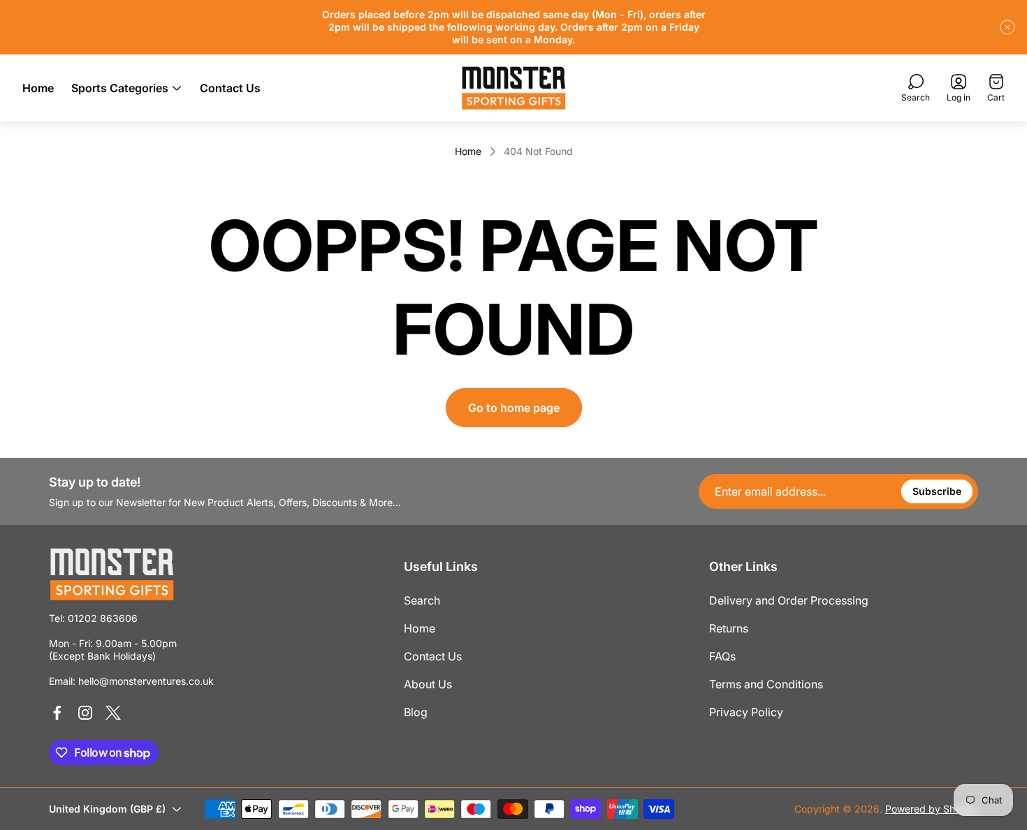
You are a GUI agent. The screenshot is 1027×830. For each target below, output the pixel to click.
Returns (728, 628)
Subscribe (936, 491)
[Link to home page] (112, 574)
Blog (416, 712)
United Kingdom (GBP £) (107, 809)
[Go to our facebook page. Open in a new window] (57, 712)
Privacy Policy (746, 712)
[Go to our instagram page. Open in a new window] (85, 712)
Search (422, 600)
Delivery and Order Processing (788, 600)
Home (468, 151)
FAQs (722, 656)
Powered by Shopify (931, 809)
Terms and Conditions (766, 684)
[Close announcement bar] (1007, 27)
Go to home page (514, 408)
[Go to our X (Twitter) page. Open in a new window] (113, 712)
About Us (428, 684)
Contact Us (433, 656)
